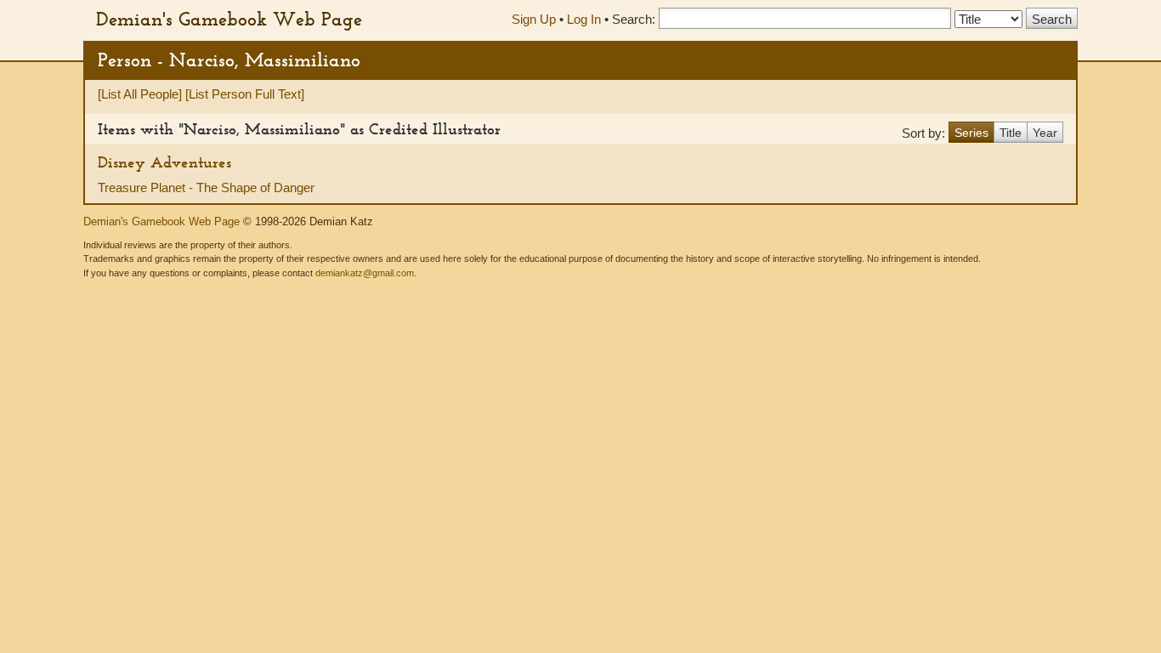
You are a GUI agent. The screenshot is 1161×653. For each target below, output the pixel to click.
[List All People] (140, 94)
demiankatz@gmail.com (364, 273)
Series (971, 132)
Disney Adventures (164, 162)
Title (1011, 132)
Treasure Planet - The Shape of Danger (206, 187)
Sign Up (534, 19)
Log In (584, 19)
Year (1045, 132)
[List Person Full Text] (244, 94)
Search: (633, 19)
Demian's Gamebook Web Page (229, 19)
